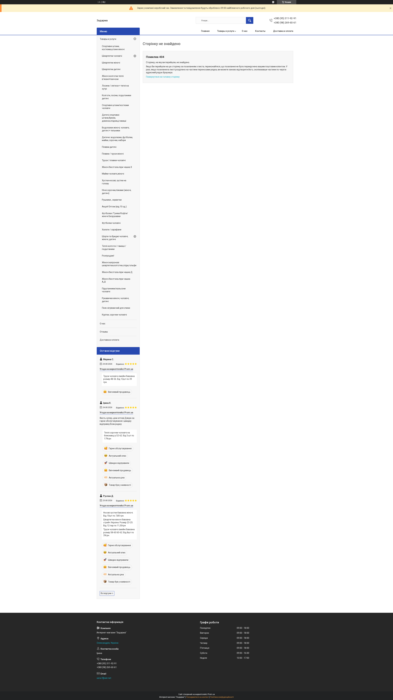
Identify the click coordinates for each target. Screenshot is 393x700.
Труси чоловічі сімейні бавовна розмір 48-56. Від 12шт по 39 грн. (119, 379)
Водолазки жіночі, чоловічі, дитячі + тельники (115, 129)
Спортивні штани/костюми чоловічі (115, 106)
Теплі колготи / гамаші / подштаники (114, 247)
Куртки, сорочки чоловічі (114, 314)
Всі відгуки (106, 593)
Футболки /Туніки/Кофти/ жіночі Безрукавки (115, 215)
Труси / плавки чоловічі (114, 160)
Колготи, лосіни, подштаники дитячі (116, 97)
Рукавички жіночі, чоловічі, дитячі (115, 300)
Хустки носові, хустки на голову (114, 182)
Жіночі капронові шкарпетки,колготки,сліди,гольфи (117, 264)
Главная (205, 31)
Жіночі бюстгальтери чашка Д (117, 272)
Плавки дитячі (109, 147)
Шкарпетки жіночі (111, 62)
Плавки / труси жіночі (113, 154)
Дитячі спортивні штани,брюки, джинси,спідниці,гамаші (114, 118)
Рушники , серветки (112, 200)
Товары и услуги (225, 31)
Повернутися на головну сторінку (163, 77)
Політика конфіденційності (222, 697)
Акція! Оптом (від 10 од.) (114, 206)
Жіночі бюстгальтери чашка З (117, 167)
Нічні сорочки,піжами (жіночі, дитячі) (116, 191)
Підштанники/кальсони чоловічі (114, 290)
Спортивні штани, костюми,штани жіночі (113, 48)
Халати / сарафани (111, 229)
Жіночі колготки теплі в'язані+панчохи (113, 77)
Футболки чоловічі (111, 223)
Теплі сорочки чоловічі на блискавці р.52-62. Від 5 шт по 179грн (119, 435)
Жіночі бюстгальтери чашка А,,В (116, 280)
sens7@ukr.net (104, 678)
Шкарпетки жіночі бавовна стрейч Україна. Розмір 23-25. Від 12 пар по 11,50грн (118, 522)
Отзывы (104, 331)
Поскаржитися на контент (197, 697)
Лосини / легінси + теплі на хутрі (115, 87)
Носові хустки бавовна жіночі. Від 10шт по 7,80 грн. (118, 514)
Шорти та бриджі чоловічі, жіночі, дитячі (115, 238)
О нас (244, 31)
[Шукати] (249, 20)
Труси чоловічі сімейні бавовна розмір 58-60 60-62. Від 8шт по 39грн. (119, 532)
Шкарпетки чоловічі (112, 56)
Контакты (260, 31)
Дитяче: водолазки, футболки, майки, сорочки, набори (117, 139)
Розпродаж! (108, 255)
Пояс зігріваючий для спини (116, 308)
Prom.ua (211, 694)
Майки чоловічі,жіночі (113, 173)
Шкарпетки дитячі (111, 69)
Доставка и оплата (283, 31)
